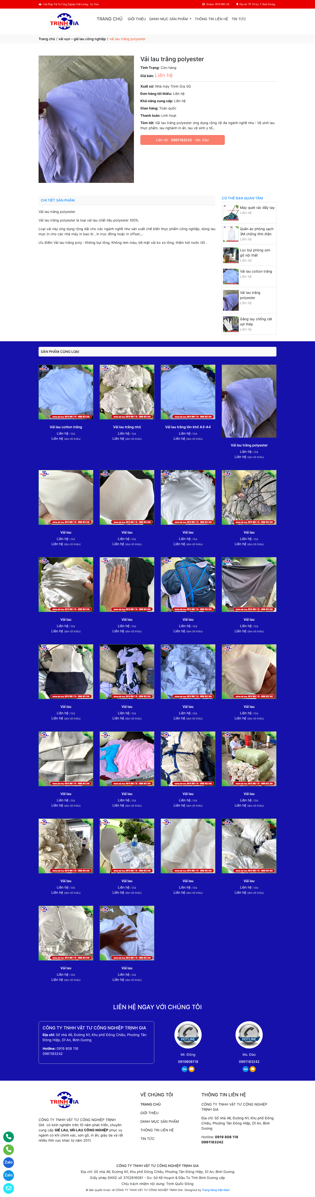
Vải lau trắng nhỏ (127, 427)
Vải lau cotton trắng (256, 271)
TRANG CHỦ (110, 18)
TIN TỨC (239, 19)
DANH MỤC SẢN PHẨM (169, 19)
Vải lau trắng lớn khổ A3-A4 (188, 427)
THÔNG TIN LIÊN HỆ (211, 19)
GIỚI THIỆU (137, 19)
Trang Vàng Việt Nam (216, 1190)
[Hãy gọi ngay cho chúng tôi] (6, 1149)
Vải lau (65, 532)
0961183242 (181, 140)
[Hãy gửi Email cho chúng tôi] (6, 1188)
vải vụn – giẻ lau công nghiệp (82, 39)
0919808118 (188, 1061)
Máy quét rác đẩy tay (257, 207)
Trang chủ (47, 39)
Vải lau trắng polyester (249, 445)
